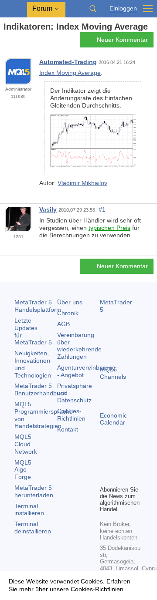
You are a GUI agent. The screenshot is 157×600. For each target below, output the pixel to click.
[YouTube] (105, 477)
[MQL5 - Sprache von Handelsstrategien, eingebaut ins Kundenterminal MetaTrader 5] (13, 9)
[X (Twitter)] (133, 463)
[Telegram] (119, 463)
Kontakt (67, 429)
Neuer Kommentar (122, 39)
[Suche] (93, 8)
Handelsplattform (37, 306)
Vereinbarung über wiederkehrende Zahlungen (79, 345)
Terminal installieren (29, 509)
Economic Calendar (113, 419)
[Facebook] (105, 463)
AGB (63, 323)
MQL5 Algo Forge (22, 470)
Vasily (48, 209)
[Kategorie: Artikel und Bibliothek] (16, 42)
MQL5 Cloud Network (25, 444)
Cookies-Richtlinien (71, 415)
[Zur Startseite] (6, 42)
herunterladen (33, 491)
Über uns (69, 302)
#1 (102, 209)
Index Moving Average (70, 72)
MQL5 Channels (113, 373)
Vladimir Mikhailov (82, 182)
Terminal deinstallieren (32, 527)
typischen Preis (109, 227)
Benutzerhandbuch (40, 389)
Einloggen (123, 8)
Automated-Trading (68, 61)
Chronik (67, 313)
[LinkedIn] (119, 477)
